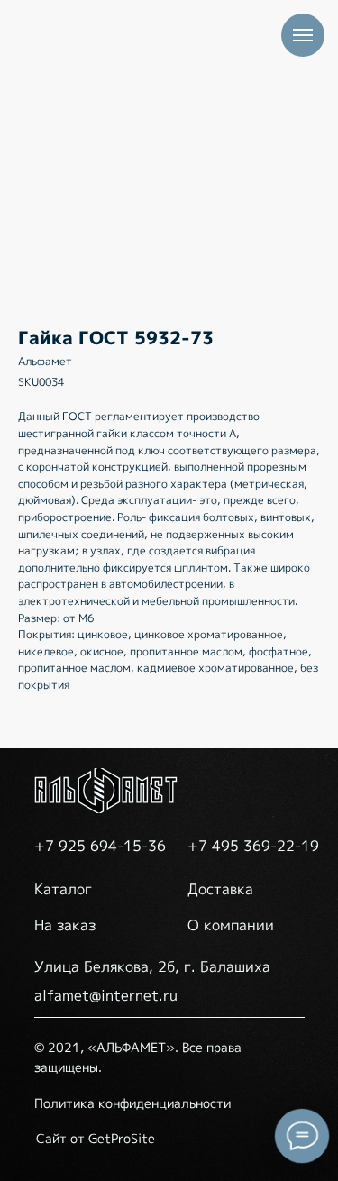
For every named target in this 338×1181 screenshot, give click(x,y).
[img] (106, 790)
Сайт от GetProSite (95, 1138)
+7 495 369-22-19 (253, 846)
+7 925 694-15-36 (100, 846)
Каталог (63, 889)
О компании (230, 925)
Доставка (220, 889)
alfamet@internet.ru (106, 995)
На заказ (65, 925)
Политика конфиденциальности (132, 1103)
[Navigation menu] (303, 35)
